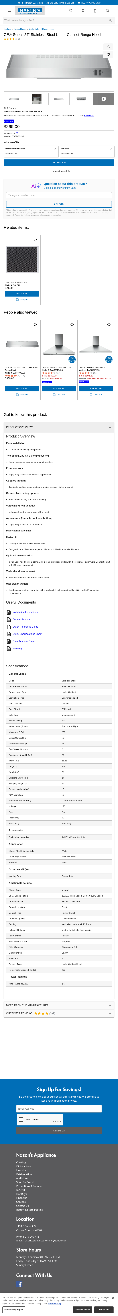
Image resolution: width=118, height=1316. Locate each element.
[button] (9, 10)
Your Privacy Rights (13, 1309)
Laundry (21, 1170)
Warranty (17, 648)
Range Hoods (20, 29)
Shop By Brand (24, 1182)
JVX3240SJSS (18, 136)
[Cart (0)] (107, 10)
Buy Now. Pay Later (90, 2)
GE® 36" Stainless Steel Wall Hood (93, 367)
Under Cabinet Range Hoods (41, 29)
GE (17, 133)
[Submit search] (110, 20)
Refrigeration (24, 1174)
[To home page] (30, 10)
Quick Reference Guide (25, 626)
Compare (24, 300)
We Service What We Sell (61, 2)
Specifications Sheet (24, 641)
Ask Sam (59, 204)
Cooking (7, 29)
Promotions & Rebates (29, 1186)
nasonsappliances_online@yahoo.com (45, 1240)
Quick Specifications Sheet (27, 634)
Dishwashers (23, 1166)
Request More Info (61, 171)
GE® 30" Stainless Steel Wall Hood (56, 367)
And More (22, 1178)
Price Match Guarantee (31, 2)
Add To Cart (59, 162)
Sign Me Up (59, 1130)
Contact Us (22, 1206)
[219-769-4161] (95, 10)
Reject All (103, 1309)
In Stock (21, 1190)
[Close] (113, 1297)
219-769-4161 (33, 1236)
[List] (70, 10)
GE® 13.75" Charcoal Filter (16, 282)
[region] (59, 1304)
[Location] (83, 10)
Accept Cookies (82, 1309)
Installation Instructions (25, 612)
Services (21, 1202)
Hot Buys (21, 1194)
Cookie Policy (54, 1303)
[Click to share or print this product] (108, 46)
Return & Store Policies (29, 1209)
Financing (21, 1198)
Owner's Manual (21, 619)
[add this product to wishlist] (108, 54)
